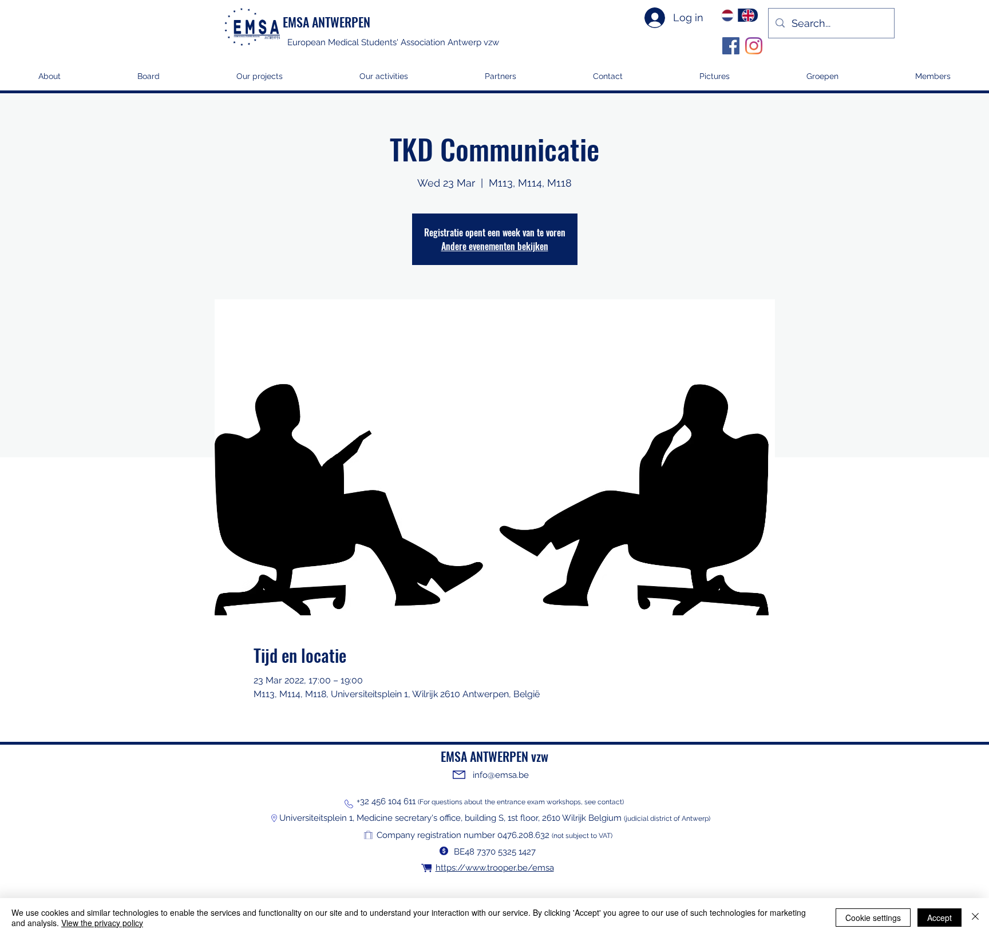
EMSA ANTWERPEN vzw (494, 756)
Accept (939, 917)
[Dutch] (728, 15)
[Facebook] (730, 45)
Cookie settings (873, 917)
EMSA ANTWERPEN (326, 22)
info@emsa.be (501, 775)
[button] (259, 79)
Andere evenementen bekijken (494, 246)
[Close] (975, 917)
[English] (748, 15)
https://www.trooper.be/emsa (495, 868)
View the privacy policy (102, 922)
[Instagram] (753, 45)
